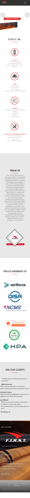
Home (9, 484)
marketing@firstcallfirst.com (14, 464)
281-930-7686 (16, 485)
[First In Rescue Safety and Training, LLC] (4, 1)
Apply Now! (5, 450)
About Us (16, 484)
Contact (23, 484)
